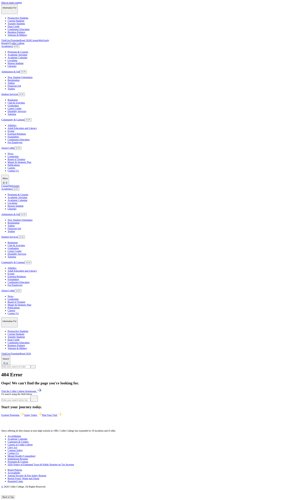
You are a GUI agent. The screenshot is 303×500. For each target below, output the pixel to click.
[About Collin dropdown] (17, 148)
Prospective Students (18, 18)
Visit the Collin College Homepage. (19, 391)
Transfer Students (16, 23)
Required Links (15, 481)
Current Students (16, 20)
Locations (12, 60)
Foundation (13, 136)
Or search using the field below (16, 394)
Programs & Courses (18, 52)
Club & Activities (16, 102)
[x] (6, 494)
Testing (11, 88)
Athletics (12, 125)
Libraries (12, 66)
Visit (3, 40)
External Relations (17, 134)
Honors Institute (16, 63)
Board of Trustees (16, 159)
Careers (11, 168)
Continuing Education (19, 29)
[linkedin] (17, 494)
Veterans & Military (17, 35)
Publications (14, 165)
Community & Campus (12, 119)
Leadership (13, 156)
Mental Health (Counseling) (21, 456)
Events (11, 131)
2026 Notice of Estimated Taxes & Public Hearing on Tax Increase (41, 464)
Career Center (14, 108)
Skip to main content (11, 2)
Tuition (11, 83)
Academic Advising (17, 54)
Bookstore (13, 100)
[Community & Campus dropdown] (28, 119)
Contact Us (13, 170)
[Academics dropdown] (15, 46)
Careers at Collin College (20, 444)
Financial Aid (14, 86)
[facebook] (2, 494)
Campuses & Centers (18, 441)
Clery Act (12, 447)
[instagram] (10, 494)
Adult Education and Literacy (22, 128)
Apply (46, 40)
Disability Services (17, 111)
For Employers (15, 142)
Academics (6, 46)
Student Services (9, 94)
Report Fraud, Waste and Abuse (23, 478)
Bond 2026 (25, 40)
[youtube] (13, 494)
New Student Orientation (20, 77)
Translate (15, 40)
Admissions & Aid (10, 71)
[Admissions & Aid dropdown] (23, 71)
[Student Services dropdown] (21, 94)
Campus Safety (15, 450)
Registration (14, 80)
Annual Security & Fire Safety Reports (27, 475)
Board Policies (15, 470)
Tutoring (12, 114)
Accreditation (14, 436)
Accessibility (14, 472)
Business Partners (16, 32)
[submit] (33, 366)
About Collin (7, 148)
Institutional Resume (18, 459)
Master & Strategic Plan (19, 162)
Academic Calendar (17, 57)
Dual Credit (13, 26)
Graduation (13, 105)
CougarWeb (37, 40)
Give (8, 40)
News (10, 153)
